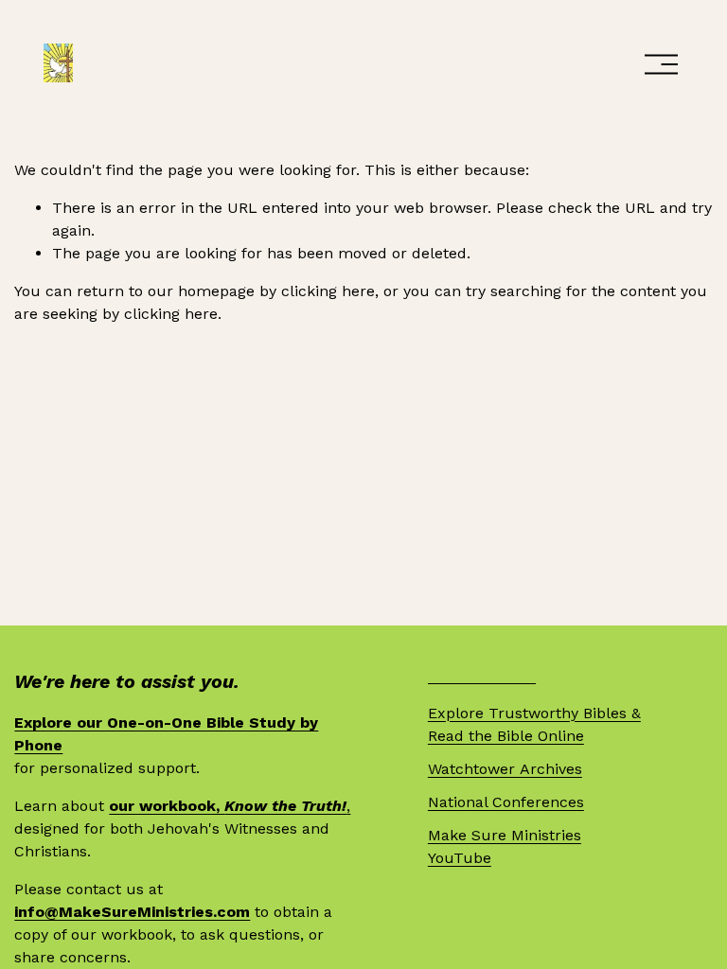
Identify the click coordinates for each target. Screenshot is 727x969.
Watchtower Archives (505, 769)
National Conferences (506, 802)
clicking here (328, 291)
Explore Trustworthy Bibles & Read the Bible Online (534, 724)
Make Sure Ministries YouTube (504, 846)
